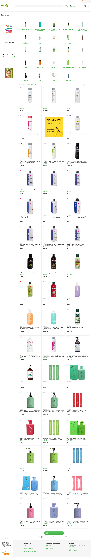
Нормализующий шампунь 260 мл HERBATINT (76, 327)
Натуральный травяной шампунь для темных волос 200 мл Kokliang (53, 273)
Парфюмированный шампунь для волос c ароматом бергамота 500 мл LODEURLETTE (53, 328)
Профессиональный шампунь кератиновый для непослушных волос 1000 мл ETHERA (53, 245)
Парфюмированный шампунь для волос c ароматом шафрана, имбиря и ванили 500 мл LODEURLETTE (30, 328)
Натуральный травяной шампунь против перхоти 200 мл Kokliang (29, 300)
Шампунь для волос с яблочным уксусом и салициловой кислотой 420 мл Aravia (53, 162)
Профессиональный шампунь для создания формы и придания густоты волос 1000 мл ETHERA (77, 217)
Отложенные (48, 546)
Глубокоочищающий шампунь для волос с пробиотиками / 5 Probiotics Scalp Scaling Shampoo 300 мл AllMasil (30, 411)
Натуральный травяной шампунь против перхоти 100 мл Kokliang (77, 273)
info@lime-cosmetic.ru (73, 549)
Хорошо (6, 554)
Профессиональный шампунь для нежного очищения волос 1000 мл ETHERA (77, 190)
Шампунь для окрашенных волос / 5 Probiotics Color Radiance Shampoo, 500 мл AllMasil (30, 522)
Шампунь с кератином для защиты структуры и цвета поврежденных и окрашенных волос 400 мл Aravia (30, 134)
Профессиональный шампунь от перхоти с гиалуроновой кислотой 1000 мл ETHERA (77, 245)
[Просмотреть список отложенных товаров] (82, 5)
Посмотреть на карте (73, 550)
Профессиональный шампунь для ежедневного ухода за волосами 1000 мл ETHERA (53, 190)
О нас (25, 545)
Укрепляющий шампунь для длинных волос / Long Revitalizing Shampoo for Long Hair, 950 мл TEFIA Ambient (30, 356)
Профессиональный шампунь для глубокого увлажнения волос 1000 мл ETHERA (30, 190)
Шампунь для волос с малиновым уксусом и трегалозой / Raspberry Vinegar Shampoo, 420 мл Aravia (53, 356)
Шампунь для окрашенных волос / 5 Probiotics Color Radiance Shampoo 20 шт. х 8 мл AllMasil (77, 494)
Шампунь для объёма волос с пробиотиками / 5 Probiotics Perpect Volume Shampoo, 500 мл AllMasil (53, 494)
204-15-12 (69, 5)
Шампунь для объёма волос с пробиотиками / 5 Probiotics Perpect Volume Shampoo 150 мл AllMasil (30, 494)
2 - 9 (71, 536)
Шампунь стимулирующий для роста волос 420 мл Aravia (53, 106)
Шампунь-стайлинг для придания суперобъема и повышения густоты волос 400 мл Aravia (30, 106)
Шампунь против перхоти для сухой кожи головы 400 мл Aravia (77, 134)
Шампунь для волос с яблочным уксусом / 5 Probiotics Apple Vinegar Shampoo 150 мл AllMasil (77, 439)
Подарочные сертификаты (29, 548)
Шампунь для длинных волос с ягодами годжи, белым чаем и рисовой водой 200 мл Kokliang (53, 300)
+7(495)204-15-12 (72, 546)
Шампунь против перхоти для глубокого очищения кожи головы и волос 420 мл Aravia (30, 162)
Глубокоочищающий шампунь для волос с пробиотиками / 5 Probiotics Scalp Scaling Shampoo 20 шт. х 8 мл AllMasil (53, 383)
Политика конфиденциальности (30, 551)
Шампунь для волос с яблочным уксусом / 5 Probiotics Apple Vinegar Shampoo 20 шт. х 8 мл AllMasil (52, 439)
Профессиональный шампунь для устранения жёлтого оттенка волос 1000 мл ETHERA (30, 245)
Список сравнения (49, 548)
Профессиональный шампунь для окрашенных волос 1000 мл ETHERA (30, 217)
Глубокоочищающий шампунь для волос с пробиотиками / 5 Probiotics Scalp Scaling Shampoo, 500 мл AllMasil (53, 411)
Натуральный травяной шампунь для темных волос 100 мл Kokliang (30, 273)
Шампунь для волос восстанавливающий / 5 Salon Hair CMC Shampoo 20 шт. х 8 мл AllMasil (77, 411)
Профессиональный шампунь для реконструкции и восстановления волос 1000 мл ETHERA (53, 217)
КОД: (20, 104)
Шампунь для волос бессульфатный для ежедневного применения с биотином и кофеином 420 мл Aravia (77, 162)
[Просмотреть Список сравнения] (79, 5)
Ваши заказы (48, 545)
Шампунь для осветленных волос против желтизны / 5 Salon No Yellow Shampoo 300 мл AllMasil (77, 522)
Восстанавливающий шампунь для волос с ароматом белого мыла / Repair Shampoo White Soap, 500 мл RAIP (77, 356)
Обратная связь (27, 546)
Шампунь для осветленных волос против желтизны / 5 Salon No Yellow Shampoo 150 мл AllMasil (53, 522)
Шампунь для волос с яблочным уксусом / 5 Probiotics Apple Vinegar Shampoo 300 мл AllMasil (29, 466)
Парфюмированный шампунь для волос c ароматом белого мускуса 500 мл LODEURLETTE (77, 300)
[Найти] (62, 6)
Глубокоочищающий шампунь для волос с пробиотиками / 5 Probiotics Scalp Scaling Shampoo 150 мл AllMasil (77, 383)
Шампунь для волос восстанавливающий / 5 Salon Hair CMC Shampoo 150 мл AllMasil (30, 439)
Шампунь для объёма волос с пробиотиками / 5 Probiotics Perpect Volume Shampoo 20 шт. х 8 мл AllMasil (77, 466)
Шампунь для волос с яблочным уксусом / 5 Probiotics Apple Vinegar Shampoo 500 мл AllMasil (53, 466)
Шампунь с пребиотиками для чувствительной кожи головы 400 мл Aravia (77, 106)
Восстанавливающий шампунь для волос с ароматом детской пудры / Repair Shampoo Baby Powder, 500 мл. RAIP (30, 383)
